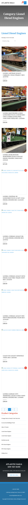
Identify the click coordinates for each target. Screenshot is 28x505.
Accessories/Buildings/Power (8, 422)
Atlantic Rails (7, 3)
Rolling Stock (4, 453)
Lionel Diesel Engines (6, 431)
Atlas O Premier (5, 427)
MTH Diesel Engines (6, 444)
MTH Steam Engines (6, 448)
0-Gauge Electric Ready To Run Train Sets (10, 418)
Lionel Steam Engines (6, 435)
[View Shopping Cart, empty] (22, 3)
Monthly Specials (5, 440)
